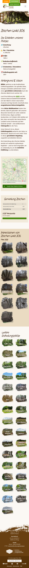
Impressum (9, 566)
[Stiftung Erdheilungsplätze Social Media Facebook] (2, 18)
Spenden (6, 1)
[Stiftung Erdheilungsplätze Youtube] (5, 564)
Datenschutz (16, 566)
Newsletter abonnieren (14, 561)
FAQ (21, 566)
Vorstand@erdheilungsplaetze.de (16, 546)
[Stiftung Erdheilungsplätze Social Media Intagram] (2, 15)
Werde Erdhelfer (14, 4)
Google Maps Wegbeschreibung (14, 186)
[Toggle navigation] (25, 6)
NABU (18, 96)
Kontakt (23, 1)
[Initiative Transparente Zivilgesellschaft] (14, 551)
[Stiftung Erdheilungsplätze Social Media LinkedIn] (2, 20)
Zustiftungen (14, 1)
